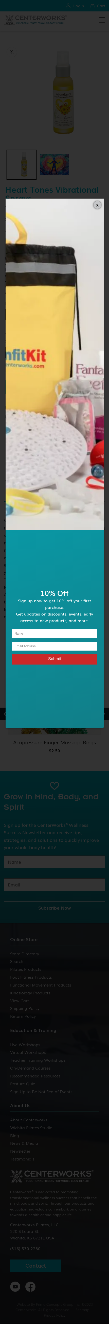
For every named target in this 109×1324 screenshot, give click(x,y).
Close (97, 205)
